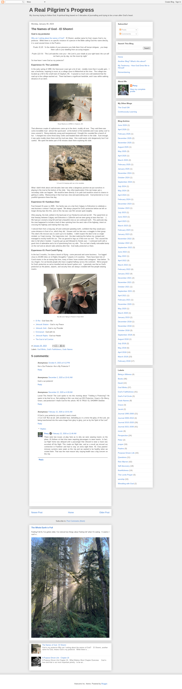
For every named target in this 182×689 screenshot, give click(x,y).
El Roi (38, 321)
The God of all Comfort (44, 339)
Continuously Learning (127, 112)
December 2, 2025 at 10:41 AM (60, 377)
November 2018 (125, 326)
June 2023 (122, 217)
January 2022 (124, 274)
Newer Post (36, 512)
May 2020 (122, 308)
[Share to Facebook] (61, 345)
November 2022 (125, 239)
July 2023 (122, 212)
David (120, 383)
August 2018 (123, 339)
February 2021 (124, 300)
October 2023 (124, 208)
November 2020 (125, 304)
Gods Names (67, 349)
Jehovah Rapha (42, 336)
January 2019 (124, 317)
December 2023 (125, 204)
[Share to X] (58, 345)
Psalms (121, 448)
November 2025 (125, 143)
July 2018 (122, 343)
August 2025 (123, 147)
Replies (43, 429)
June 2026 (122, 125)
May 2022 (122, 256)
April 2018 (122, 352)
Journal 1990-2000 (126, 414)
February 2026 (124, 134)
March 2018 (123, 357)
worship (121, 479)
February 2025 (124, 164)
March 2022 (123, 265)
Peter (120, 440)
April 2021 (122, 295)
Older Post (104, 512)
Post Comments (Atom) (76, 521)
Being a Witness (125, 374)
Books (120, 379)
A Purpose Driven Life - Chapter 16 (55, 658)
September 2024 (125, 182)
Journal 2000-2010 (126, 418)
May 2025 (122, 151)
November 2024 (125, 173)
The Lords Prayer (125, 475)
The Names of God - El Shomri (54, 645)
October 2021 (124, 287)
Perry (46, 434)
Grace (120, 405)
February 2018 (124, 361)
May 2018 (122, 348)
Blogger (104, 684)
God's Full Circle (125, 396)
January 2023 (124, 234)
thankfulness (123, 470)
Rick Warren (123, 462)
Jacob (120, 409)
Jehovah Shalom (42, 324)
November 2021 (125, 282)
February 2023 (124, 230)
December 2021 (125, 278)
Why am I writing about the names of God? (47, 38)
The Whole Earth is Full (42, 527)
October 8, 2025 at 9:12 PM (59, 363)
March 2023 (123, 226)
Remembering (124, 72)
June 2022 (122, 252)
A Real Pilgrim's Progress (61, 10)
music (120, 431)
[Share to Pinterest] (63, 345)
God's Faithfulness (54, 349)
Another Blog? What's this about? (132, 61)
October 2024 (124, 177)
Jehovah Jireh (41, 328)
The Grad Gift (124, 107)
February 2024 (124, 199)
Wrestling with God (126, 483)
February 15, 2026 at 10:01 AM (60, 412)
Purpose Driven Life (126, 453)
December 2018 (125, 322)
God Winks (41, 349)
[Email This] (53, 345)
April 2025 (122, 156)
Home (71, 512)
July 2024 (122, 186)
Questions (122, 457)
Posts (123, 30)
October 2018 (124, 330)
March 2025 (123, 160)
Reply (40, 370)
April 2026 (122, 129)
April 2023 (122, 221)
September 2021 (125, 291)
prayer (120, 444)
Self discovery (124, 466)
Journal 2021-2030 (126, 427)
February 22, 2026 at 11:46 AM (64, 434)
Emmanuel (40, 332)
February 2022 (124, 269)
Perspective (123, 435)
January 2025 (124, 169)
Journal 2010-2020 (126, 422)
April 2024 (122, 195)
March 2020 (123, 313)
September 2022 (125, 247)
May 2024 (122, 190)
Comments (126, 34)
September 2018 (125, 335)
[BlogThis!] (56, 345)
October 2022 (124, 243)
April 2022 (122, 260)
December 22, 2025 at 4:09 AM (60, 392)
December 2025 (125, 138)
